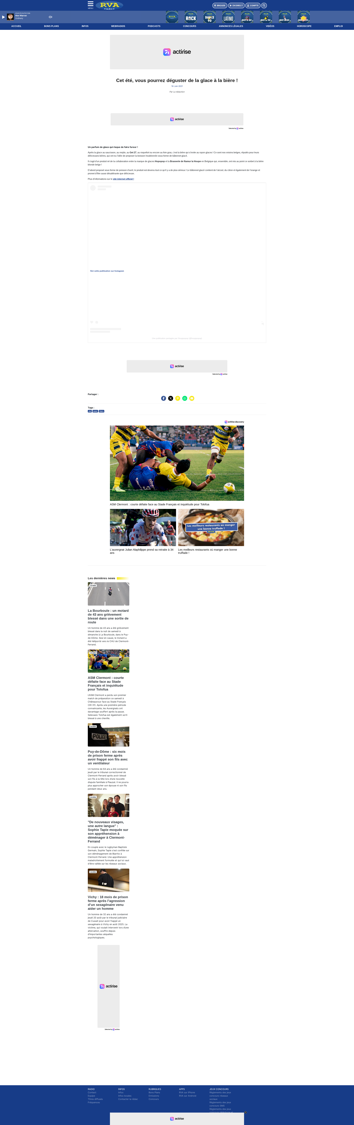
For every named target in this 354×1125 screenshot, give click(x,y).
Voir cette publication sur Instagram (107, 271)
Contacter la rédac (128, 1099)
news (95, 411)
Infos (85, 26)
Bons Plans (51, 26)
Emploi (338, 26)
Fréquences (94, 1102)
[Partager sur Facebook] (163, 399)
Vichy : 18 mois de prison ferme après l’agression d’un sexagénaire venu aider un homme (108, 902)
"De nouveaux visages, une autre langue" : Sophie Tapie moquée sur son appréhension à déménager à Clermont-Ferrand (108, 831)
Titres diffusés (95, 1099)
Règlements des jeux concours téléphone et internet (221, 1112)
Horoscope (304, 26)
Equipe (91, 1095)
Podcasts (154, 26)
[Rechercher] (264, 5)
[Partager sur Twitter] (170, 399)
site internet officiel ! (123, 179)
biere (101, 411)
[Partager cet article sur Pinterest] (177, 399)
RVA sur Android (187, 1095)
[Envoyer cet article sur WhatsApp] (184, 399)
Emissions (154, 1095)
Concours (189, 26)
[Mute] (50, 17)
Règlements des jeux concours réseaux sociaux (220, 1095)
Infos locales (124, 1095)
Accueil (16, 26)
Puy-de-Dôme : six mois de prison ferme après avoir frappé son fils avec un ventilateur (108, 757)
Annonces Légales (231, 26)
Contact (92, 1092)
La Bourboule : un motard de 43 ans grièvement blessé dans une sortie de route (108, 616)
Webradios (118, 26)
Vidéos (270, 26)
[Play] (4, 17)
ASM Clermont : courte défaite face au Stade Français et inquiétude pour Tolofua (106, 683)
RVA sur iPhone (187, 1092)
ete (89, 411)
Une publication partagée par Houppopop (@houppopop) (177, 338)
